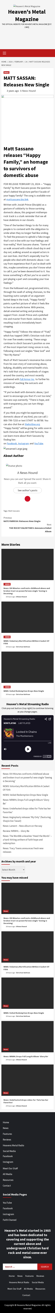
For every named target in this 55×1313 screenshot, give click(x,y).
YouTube (38, 443)
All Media (7, 1174)
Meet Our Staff (10, 1168)
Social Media (9, 1151)
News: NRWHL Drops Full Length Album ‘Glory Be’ (26, 801)
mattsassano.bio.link (17, 199)
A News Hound (28, 90)
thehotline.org (32, 424)
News (6, 72)
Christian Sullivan (23, 647)
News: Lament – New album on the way (22, 825)
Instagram (23, 443)
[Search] (50, 53)
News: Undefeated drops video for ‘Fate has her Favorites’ (27, 810)
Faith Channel (9, 1219)
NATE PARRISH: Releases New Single (22, 519)
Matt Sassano (14, 511)
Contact (7, 1185)
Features (7, 1133)
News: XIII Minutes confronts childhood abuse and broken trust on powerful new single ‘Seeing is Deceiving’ (27, 591)
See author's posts (27, 490)
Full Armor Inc (27, 379)
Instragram (8, 1214)
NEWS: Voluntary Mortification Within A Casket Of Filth (26, 788)
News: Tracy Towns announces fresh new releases (23, 850)
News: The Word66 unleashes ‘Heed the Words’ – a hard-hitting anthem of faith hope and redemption (27, 839)
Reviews (7, 1139)
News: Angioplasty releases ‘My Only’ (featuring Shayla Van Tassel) (27, 819)
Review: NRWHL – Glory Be (16, 831)
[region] (27, 37)
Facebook (12, 443)
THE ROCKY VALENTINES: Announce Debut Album (30, 528)
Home (6, 1122)
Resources (8, 1180)
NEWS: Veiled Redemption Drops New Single (24, 691)
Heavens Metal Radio (13, 1145)
